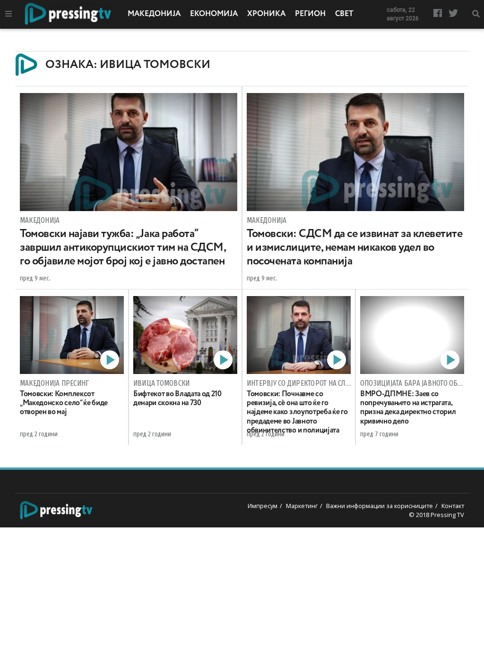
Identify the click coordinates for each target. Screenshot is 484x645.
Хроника (266, 14)
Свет (344, 14)
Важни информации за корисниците (379, 505)
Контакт (452, 505)
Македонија (154, 14)
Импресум (262, 505)
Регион (310, 14)
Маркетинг (302, 505)
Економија (214, 14)
